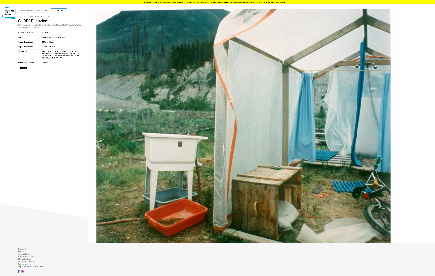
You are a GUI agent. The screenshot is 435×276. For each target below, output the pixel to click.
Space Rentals (24, 264)
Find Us (21, 251)
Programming (24, 10)
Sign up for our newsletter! (30, 266)
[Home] (9, 18)
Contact (22, 249)
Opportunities (24, 259)
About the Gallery (26, 256)
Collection (59, 10)
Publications (42, 10)
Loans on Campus (26, 261)
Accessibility (24, 254)
